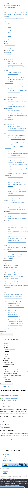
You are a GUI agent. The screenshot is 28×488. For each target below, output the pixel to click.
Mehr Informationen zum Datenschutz (15, 487)
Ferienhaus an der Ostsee (8, 456)
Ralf (3, 403)
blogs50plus (5, 458)
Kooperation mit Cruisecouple (11, 373)
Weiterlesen (2, 421)
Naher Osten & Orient (10, 353)
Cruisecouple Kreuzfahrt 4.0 (9, 367)
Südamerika (7, 358)
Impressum (7, 379)
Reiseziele (5, 341)
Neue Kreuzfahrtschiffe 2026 (11, 339)
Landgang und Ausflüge (8, 362)
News (4, 337)
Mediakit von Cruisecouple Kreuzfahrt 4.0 (14, 375)
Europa (6, 343)
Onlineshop (5, 366)
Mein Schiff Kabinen (7, 454)
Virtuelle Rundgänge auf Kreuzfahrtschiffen (9, 395)
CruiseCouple (4, 386)
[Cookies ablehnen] (24, 487)
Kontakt (4, 377)
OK (20, 485)
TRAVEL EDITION (7, 460)
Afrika (6, 345)
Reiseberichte (5, 360)
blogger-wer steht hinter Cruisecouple (13, 369)
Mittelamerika (8, 356)
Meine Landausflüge (9, 364)
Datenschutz (8, 381)
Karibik (7, 351)
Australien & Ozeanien (10, 349)
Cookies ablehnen (3, 487)
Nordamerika (8, 354)
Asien (6, 347)
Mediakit (5, 471)
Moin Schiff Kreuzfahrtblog (8, 452)
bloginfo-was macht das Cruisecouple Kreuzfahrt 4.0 (16, 371)
